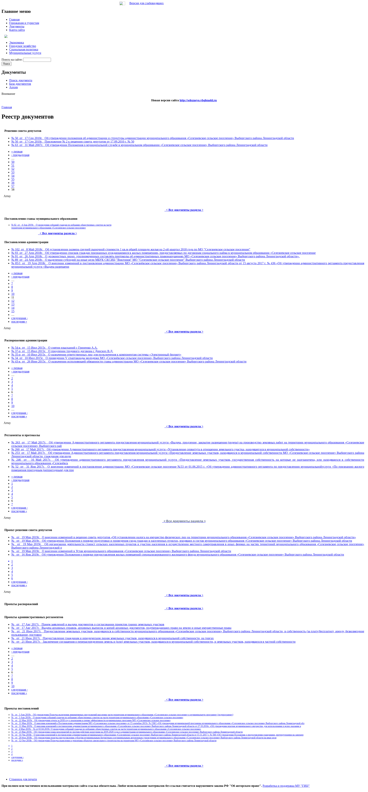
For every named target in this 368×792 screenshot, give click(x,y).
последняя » (19, 321)
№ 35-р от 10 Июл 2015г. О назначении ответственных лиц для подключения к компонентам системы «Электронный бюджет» (96, 354)
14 (12, 307)
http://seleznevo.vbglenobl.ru (198, 100)
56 (12, 182)
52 (12, 168)
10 (12, 294)
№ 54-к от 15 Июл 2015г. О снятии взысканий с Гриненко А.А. (54, 347)
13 (12, 304)
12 (12, 300)
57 (12, 186)
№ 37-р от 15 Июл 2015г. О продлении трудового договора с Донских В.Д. (62, 351)
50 (12, 162)
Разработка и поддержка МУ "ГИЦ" (286, 785)
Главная (7, 107)
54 (12, 175)
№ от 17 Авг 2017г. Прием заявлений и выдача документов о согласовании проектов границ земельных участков (87, 624)
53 (12, 172)
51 (12, 165)
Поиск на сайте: (12, 59)
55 (12, 179)
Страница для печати (23, 779)
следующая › (19, 318)
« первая (16, 151)
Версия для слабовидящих (146, 3)
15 (12, 311)
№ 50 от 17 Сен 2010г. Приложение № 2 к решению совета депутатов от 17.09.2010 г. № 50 (72, 141)
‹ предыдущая (20, 155)
